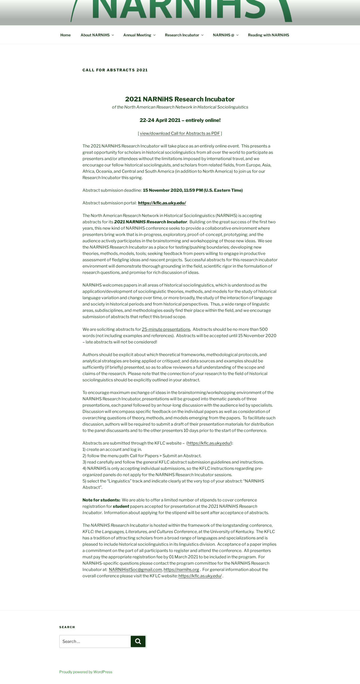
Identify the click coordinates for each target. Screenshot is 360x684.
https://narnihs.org (181, 569)
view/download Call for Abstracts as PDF (180, 133)
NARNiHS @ (223, 35)
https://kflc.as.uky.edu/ (209, 443)
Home (65, 35)
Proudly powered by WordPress (85, 672)
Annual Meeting (137, 35)
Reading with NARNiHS (268, 35)
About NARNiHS (95, 35)
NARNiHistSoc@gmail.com (135, 569)
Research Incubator (182, 35)
